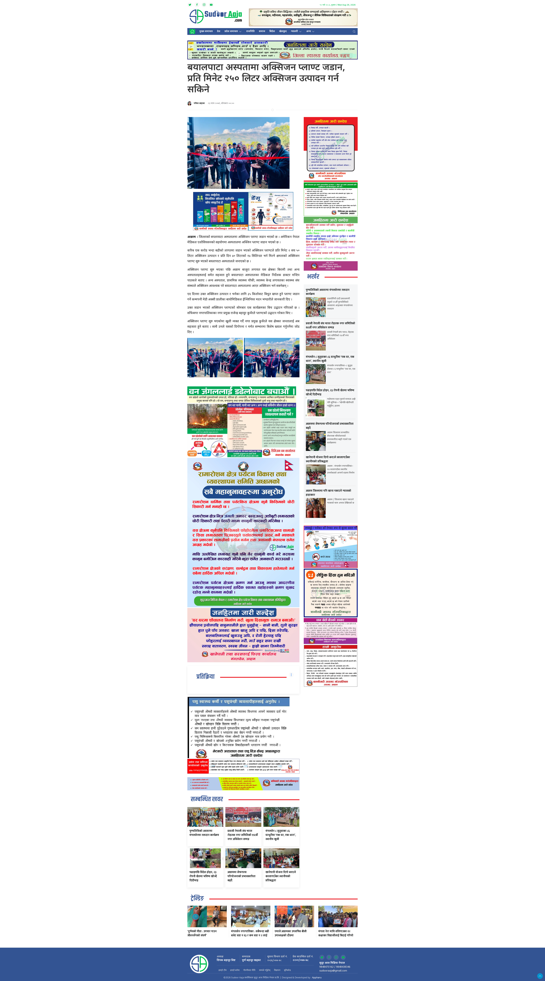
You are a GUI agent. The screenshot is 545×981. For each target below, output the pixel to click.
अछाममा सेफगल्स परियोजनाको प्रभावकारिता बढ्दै (241, 876)
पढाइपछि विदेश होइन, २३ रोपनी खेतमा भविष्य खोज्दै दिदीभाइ (203, 876)
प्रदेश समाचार (231, 31)
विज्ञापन (277, 970)
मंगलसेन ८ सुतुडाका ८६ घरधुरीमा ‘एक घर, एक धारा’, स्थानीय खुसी (281, 835)
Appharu (316, 977)
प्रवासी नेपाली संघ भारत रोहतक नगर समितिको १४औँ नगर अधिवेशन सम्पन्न (243, 835)
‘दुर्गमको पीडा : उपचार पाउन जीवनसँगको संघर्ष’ (202, 933)
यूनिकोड (287, 970)
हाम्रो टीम (223, 970)
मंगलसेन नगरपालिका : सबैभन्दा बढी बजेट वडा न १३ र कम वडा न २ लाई (250, 933)
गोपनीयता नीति (249, 970)
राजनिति (250, 31)
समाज (262, 31)
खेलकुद (283, 31)
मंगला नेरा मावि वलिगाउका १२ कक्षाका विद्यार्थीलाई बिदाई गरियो (335, 933)
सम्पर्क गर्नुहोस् (264, 970)
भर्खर (313, 277)
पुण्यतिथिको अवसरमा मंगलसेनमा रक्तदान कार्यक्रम (204, 833)
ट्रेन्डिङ (197, 899)
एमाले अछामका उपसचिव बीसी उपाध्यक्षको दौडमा (291, 933)
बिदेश (272, 31)
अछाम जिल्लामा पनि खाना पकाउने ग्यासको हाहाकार (328, 492)
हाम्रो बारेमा (235, 970)
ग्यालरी (294, 31)
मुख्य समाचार (206, 31)
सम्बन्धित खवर (207, 799)
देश (218, 31)
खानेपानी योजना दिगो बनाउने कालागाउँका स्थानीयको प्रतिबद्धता (281, 876)
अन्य (308, 31)
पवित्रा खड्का (199, 103)
